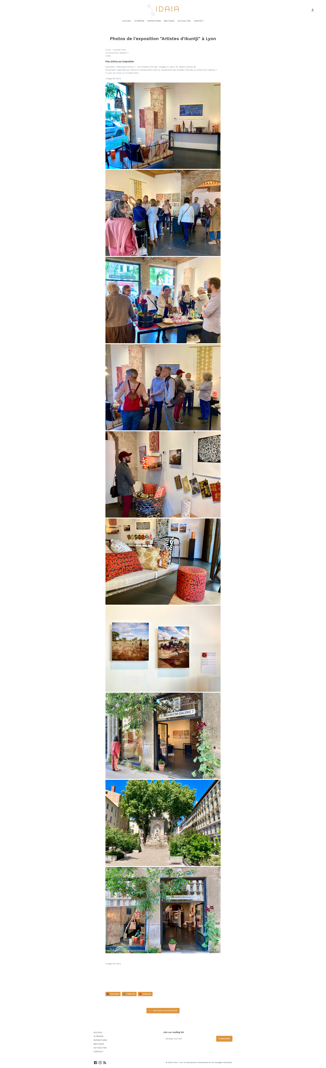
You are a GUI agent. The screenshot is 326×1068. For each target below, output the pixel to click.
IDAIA (175, 1062)
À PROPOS (139, 21)
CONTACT (199, 21)
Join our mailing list (173, 1032)
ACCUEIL (126, 21)
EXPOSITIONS (154, 21)
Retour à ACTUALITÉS (165, 1011)
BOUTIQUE (169, 21)
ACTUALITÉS (184, 21)
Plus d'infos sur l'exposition (119, 61)
